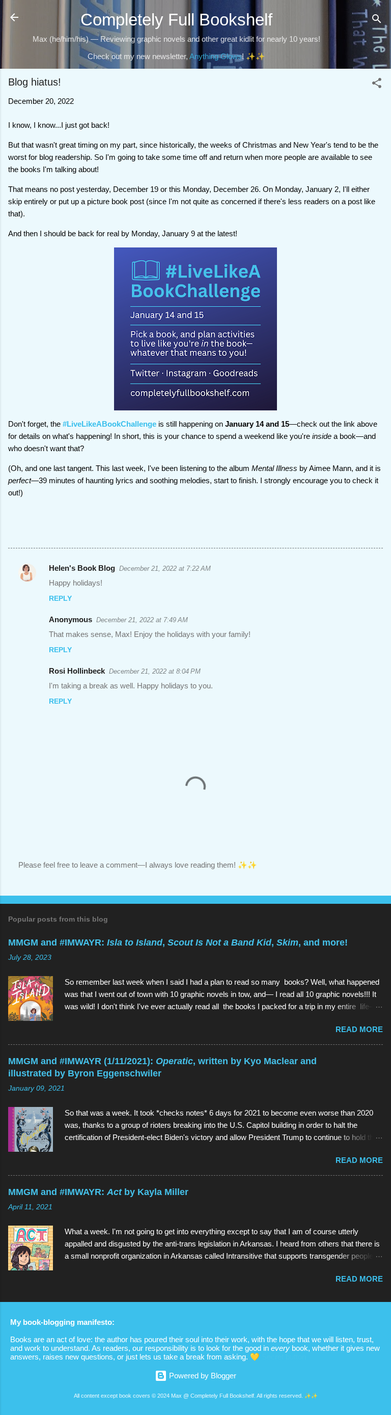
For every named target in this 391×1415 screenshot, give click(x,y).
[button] (377, 85)
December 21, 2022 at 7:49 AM (142, 620)
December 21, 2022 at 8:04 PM (155, 671)
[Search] (377, 20)
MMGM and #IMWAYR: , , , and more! (178, 942)
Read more (359, 1029)
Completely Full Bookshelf (176, 19)
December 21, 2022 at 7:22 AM (165, 568)
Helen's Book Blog (82, 568)
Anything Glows (215, 56)
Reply (60, 598)
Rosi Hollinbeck (77, 671)
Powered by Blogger (201, 1375)
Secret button (284, 1356)
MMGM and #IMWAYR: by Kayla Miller (98, 1192)
